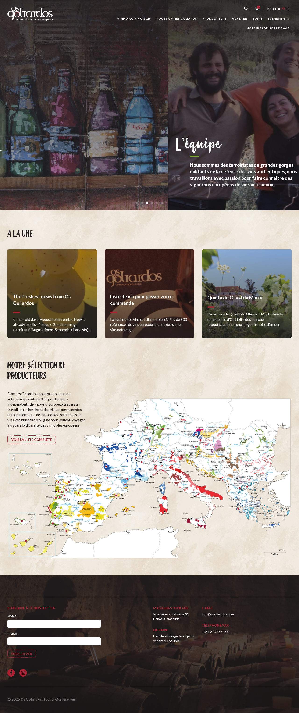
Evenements (278, 18)
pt (269, 8)
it (288, 8)
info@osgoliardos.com (218, 614)
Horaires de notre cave (268, 28)
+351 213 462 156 (215, 632)
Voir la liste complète (31, 440)
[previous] (8, 105)
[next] (290, 105)
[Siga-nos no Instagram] (23, 673)
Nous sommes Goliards (176, 18)
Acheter (239, 18)
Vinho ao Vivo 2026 (134, 18)
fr (283, 8)
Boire (257, 18)
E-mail (12, 633)
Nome (11, 616)
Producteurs (214, 18)
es (279, 8)
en (274, 8)
